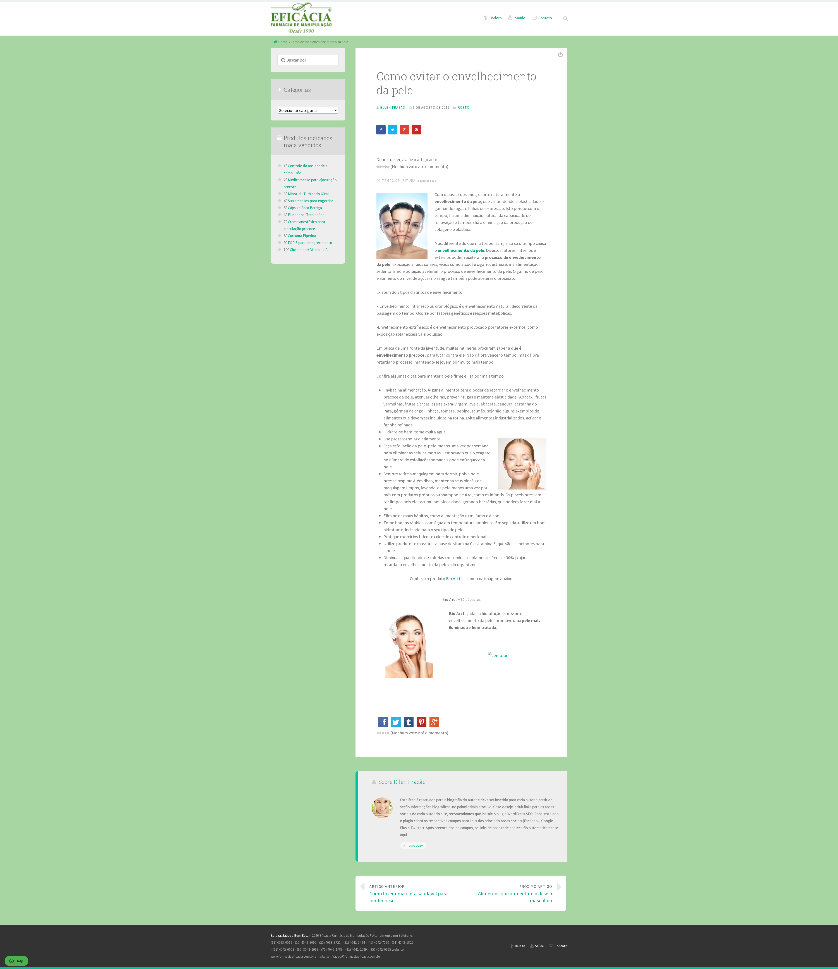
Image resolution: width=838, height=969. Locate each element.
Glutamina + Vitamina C (309, 249)
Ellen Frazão (410, 781)
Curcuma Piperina (302, 235)
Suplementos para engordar (310, 200)
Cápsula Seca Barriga (305, 207)
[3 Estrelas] (383, 166)
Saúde (520, 18)
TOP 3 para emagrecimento (309, 242)
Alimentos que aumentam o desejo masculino (515, 894)
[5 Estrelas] (388, 166)
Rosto (464, 107)
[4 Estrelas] (385, 166)
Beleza (496, 18)
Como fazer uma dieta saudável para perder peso (408, 894)
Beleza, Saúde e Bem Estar (290, 935)
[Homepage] (301, 17)
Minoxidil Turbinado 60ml (308, 193)
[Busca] (561, 13)
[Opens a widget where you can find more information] (16, 961)
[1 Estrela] (377, 166)
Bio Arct (453, 578)
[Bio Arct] (497, 655)
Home (282, 42)
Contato (545, 18)
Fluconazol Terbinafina (306, 214)
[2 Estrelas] (380, 166)
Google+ (416, 845)
